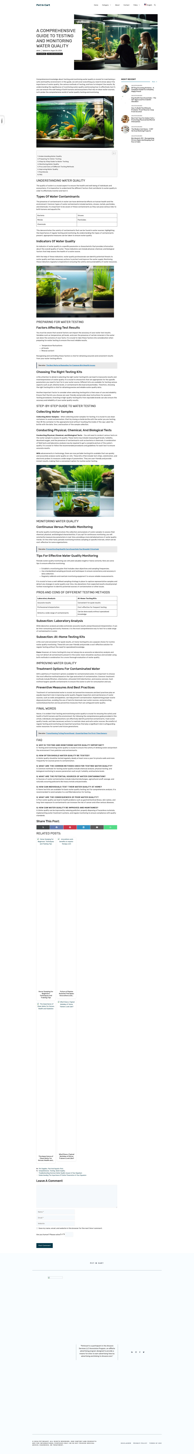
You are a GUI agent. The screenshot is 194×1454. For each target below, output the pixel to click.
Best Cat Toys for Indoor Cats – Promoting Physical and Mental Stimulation (143, 120)
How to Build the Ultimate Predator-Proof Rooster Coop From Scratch (142, 110)
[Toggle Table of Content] (113, 153)
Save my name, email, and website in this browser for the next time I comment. (70, 1228)
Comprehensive (44, 1171)
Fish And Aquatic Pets (55, 54)
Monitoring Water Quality (49, 164)
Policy (135, 5)
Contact (126, 5)
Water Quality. (60, 1171)
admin (38, 50)
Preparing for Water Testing (50, 159)
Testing (52, 1171)
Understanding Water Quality (50, 156)
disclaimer (126, 1443)
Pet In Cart (43, 5)
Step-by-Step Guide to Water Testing (54, 161)
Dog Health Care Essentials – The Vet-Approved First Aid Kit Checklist (143, 99)
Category (105, 5)
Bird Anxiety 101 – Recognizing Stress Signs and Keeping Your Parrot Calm (142, 140)
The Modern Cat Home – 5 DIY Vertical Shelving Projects (142, 130)
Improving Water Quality (48, 169)
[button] (155, 5)
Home (96, 5)
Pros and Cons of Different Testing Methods (56, 167)
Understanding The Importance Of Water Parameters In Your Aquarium (62, 1175)
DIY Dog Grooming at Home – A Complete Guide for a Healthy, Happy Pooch (142, 89)
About (117, 5)
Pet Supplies (41, 54)
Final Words (43, 172)
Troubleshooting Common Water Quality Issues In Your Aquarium (60, 1173)
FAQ (40, 174)
